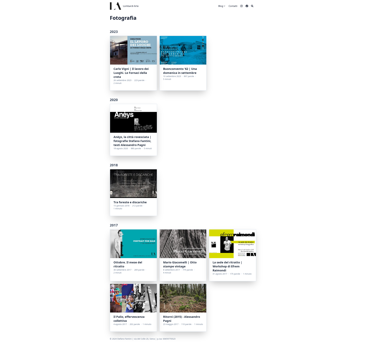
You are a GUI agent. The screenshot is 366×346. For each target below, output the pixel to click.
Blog (220, 6)
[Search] (252, 6)
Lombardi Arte (131, 6)
